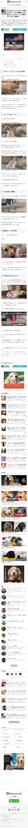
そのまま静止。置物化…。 (9, 62)
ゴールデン (6, 730)
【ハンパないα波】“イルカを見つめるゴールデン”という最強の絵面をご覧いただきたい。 (17, 707)
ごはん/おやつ (7, 743)
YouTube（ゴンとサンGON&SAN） (10, 95)
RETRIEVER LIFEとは (6, 815)
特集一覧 (14, 665)
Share (2, 29)
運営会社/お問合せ (5, 820)
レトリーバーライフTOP (6, 822)
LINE (8, 29)
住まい (18, 733)
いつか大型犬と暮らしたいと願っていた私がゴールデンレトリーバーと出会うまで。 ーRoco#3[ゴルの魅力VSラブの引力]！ (16, 699)
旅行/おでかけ (7, 737)
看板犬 (18, 747)
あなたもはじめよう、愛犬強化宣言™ (14, 4)
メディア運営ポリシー (6, 816)
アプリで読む (19, 29)
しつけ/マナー (20, 737)
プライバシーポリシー (6, 818)
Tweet (5, 29)
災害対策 (6, 740)
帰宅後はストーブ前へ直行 (9, 64)
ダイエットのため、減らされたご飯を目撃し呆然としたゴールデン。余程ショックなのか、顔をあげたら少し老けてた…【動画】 (16, 691)
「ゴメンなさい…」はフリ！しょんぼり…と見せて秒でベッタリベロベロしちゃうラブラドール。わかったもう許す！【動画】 (16, 683)
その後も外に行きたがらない (10, 66)
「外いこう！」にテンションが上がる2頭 (12, 59)
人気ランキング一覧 (14, 722)
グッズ (18, 743)
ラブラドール (20, 730)
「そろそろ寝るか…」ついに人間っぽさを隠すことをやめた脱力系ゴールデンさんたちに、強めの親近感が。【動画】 (13, 353)
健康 (5, 747)
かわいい (6, 733)
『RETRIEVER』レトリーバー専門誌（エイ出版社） (11, 819)
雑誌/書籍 (19, 740)
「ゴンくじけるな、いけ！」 (10, 61)
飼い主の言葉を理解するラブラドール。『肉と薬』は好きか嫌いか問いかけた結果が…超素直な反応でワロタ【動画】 (16, 715)
